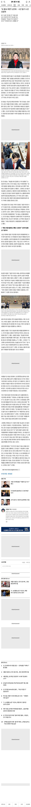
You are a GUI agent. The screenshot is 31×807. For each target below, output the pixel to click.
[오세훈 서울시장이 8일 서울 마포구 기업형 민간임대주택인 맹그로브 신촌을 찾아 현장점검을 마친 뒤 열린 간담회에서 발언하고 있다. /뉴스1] (5, 484)
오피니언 (3, 804)
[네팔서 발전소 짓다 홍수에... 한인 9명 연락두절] (5, 584)
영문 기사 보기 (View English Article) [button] (10, 469)
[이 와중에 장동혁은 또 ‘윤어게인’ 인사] (5, 493)
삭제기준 (28, 562)
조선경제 (28, 804)
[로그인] (29, 2)
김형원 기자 (3, 43)
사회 (22, 804)
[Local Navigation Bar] (2, 2)
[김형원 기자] (3, 510)
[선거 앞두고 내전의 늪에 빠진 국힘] (5, 502)
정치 (9, 804)
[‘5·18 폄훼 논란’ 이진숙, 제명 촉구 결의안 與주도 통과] (5, 593)
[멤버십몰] (15, 529)
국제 (15, 804)
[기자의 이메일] (7, 522)
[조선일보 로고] (15, 2)
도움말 (23, 562)
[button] (2, 2)
